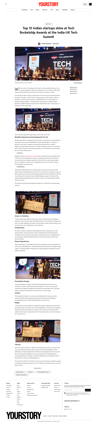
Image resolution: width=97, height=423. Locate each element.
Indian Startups (19, 372)
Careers (49, 416)
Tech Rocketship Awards (42, 372)
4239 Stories (56, 43)
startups (30, 372)
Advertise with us (37, 368)
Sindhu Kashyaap (46, 43)
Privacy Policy (55, 416)
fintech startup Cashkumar (31, 156)
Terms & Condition (63, 416)
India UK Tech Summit (21, 375)
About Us (45, 416)
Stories (48, 24)
